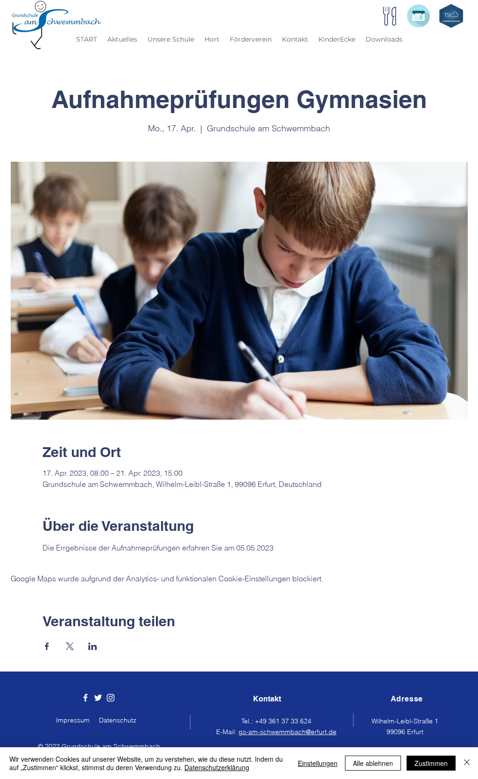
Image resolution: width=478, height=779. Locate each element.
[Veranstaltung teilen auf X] (69, 646)
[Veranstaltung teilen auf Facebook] (46, 646)
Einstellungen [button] (317, 763)
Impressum (73, 720)
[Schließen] (466, 763)
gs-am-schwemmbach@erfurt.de (288, 732)
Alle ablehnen (373, 763)
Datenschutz (117, 720)
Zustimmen (431, 763)
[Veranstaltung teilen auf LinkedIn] (92, 646)
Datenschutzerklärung (216, 767)
